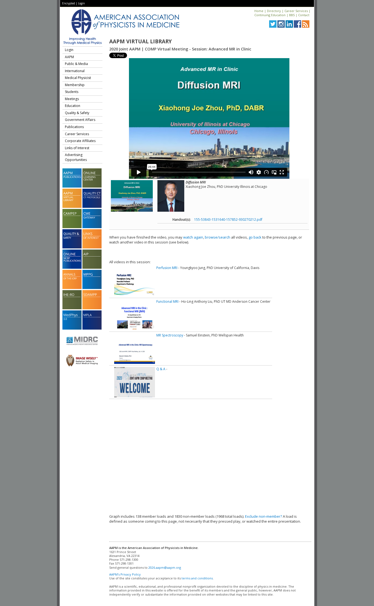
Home (258, 11)
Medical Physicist (78, 77)
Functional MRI (167, 301)
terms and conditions (197, 578)
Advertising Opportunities (76, 157)
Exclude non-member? (263, 516)
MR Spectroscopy (169, 335)
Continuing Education (270, 15)
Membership (75, 85)
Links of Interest (77, 148)
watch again (193, 237)
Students (71, 91)
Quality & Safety (77, 113)
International (75, 71)
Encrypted (68, 3)
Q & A (160, 369)
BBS (292, 15)
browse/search (217, 237)
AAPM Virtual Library (140, 41)
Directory (274, 11)
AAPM (69, 57)
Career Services (296, 11)
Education (72, 105)
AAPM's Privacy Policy (125, 574)
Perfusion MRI (166, 267)
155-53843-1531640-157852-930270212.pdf (228, 219)
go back (255, 237)
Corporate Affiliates (80, 140)
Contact (303, 15)
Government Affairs (80, 119)
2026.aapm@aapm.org (164, 567)
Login (81, 3)
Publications (74, 126)
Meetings (72, 99)
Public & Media (76, 63)
